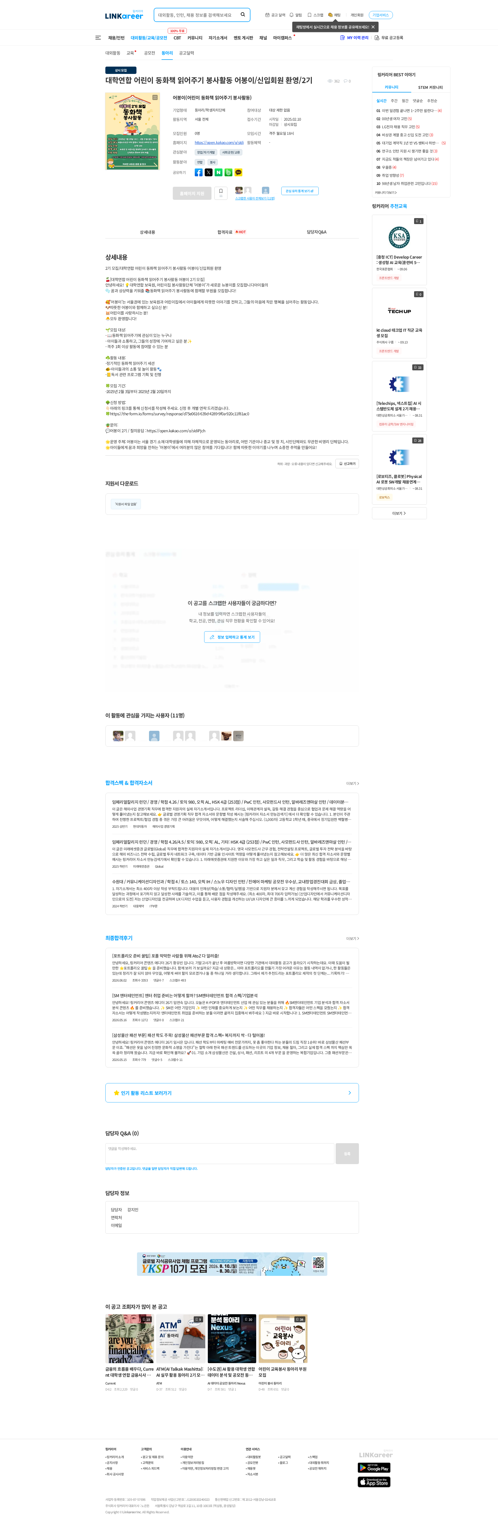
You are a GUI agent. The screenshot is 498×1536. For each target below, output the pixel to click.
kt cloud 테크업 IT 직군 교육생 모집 (399, 332)
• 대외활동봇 (253, 1457)
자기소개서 (218, 37)
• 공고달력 (284, 1457)
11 (220, 196)
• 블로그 (283, 1462)
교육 (130, 53)
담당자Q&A (316, 232)
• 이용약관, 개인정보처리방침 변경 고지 (204, 1468)
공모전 (149, 53)
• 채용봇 (250, 1468)
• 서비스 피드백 (150, 1468)
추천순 (432, 100)
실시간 (381, 100)
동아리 (167, 53)
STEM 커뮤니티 (430, 87)
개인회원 (357, 14)
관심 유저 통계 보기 (298, 191)
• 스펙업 (313, 1457)
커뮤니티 (194, 37)
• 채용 (108, 1468)
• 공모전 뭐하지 (317, 1468)
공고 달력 (278, 14)
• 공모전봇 (252, 1462)
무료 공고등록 (392, 37)
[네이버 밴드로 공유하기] (228, 172)
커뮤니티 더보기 (384, 192)
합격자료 (231, 232)
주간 (394, 100)
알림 (298, 14)
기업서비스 (381, 14)
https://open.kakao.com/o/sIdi (219, 142)
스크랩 (318, 14)
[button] (155, 97)
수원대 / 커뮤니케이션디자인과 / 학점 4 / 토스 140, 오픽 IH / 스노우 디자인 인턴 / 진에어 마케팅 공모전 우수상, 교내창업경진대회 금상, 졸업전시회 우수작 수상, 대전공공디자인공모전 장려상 (232, 881)
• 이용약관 (187, 1457)
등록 (347, 1153)
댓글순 (418, 100)
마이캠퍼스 (282, 37)
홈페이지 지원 (192, 193)
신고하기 (350, 463)
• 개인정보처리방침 (192, 1462)
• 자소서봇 (252, 1474)
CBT (177, 35)
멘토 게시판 (243, 37)
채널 (263, 37)
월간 (405, 100)
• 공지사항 (111, 1462)
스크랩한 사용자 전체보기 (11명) (255, 198)
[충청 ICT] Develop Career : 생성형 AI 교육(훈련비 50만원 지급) (399, 259)
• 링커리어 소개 (114, 1457)
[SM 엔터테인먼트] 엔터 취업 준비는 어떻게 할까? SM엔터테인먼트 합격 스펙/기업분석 (185, 995)
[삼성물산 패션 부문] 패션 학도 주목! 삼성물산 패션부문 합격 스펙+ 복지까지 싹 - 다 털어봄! (188, 1035)
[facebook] (199, 172)
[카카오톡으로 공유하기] (238, 172)
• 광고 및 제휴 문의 (152, 1457)
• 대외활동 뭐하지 (318, 1462)
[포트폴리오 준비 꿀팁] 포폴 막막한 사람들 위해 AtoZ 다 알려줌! (165, 955)
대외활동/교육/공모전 (149, 37)
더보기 (351, 783)
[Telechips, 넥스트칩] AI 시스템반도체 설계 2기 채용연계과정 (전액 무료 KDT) (398, 406)
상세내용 (147, 232)
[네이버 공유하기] (218, 172)
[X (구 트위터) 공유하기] (209, 172)
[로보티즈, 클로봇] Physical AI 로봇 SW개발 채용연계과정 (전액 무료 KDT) (399, 479)
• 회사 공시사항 (114, 1474)
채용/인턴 (116, 37)
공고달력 (186, 53)
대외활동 (112, 53)
